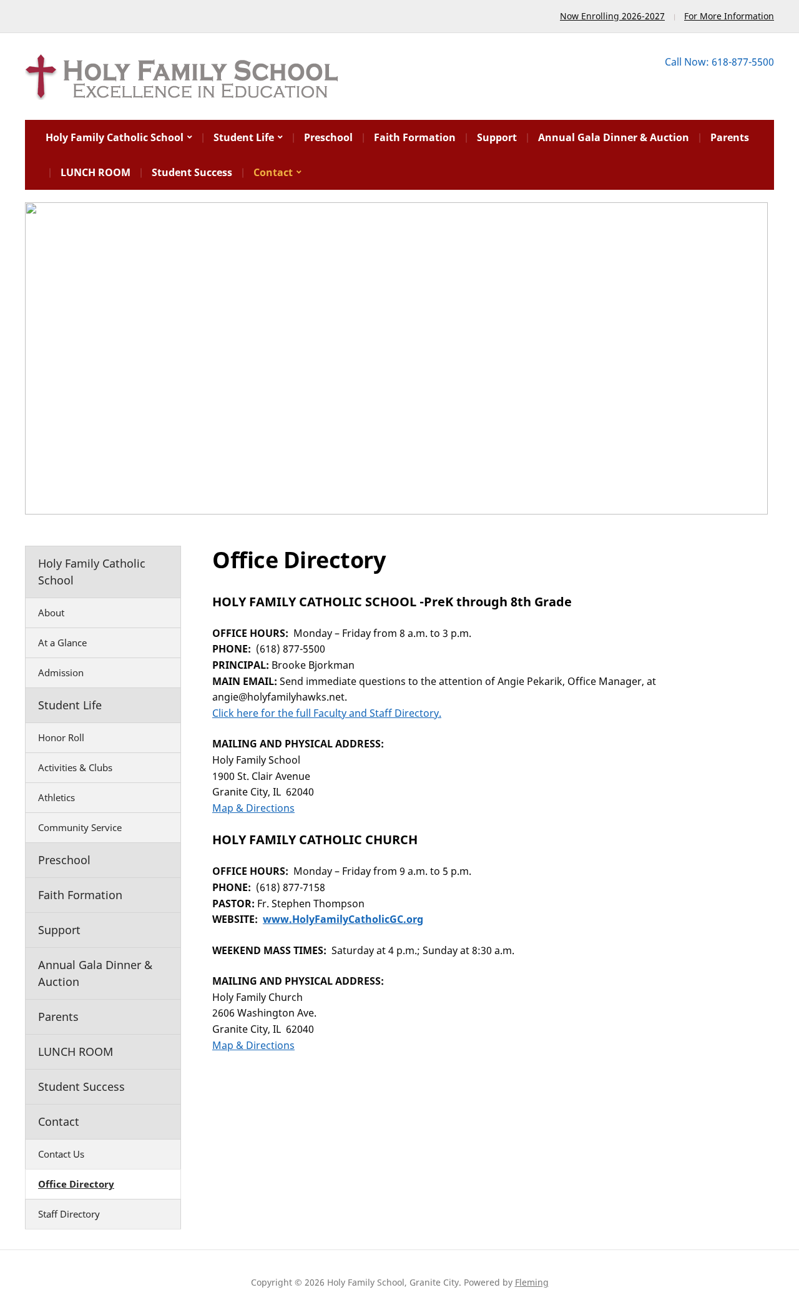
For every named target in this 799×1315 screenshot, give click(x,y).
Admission (61, 672)
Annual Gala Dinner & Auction (613, 137)
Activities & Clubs (75, 767)
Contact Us (61, 1154)
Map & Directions (253, 808)
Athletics (56, 797)
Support (497, 137)
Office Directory (76, 1184)
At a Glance (62, 642)
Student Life (243, 137)
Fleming (532, 1282)
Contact (273, 172)
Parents (729, 137)
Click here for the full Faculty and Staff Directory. (326, 713)
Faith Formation (415, 137)
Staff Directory (69, 1214)
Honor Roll (61, 737)
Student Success (192, 172)
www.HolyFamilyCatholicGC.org (343, 919)
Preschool (328, 137)
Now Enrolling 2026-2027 (612, 16)
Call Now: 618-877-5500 (719, 62)
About (51, 612)
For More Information (729, 16)
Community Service (80, 827)
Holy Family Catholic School (115, 137)
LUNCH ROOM (95, 172)
